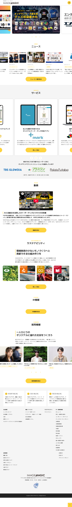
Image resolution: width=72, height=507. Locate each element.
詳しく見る (36, 287)
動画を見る (36, 230)
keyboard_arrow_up (70, 505)
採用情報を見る (36, 381)
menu (69, 3)
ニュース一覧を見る (36, 79)
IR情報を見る (36, 311)
